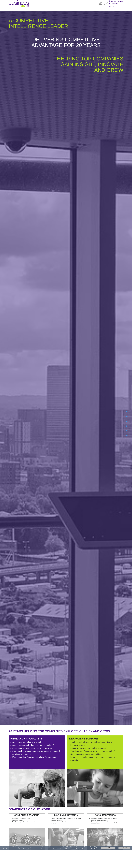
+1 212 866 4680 (117, 1)
